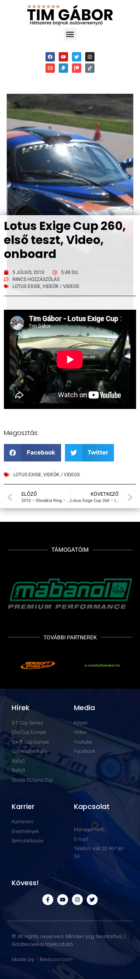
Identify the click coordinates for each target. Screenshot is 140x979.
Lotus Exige (26, 286)
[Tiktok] (89, 68)
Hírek (21, 707)
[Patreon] (76, 68)
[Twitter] (76, 56)
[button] (70, 34)
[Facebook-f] (47, 899)
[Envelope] (50, 68)
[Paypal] (63, 68)
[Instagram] (89, 56)
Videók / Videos (60, 286)
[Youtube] (63, 56)
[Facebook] (50, 56)
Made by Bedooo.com (42, 959)
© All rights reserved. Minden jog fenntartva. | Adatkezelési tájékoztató (68, 940)
